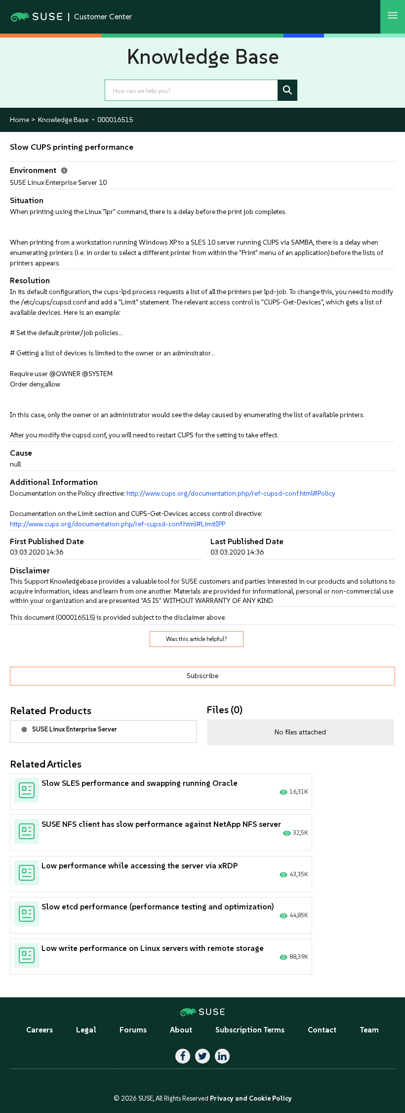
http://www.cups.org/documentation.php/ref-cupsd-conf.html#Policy (230, 493)
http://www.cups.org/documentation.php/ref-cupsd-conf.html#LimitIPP (117, 524)
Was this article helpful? (196, 639)
